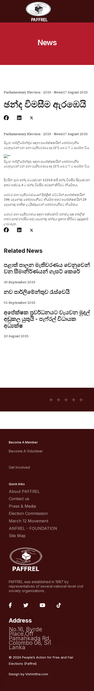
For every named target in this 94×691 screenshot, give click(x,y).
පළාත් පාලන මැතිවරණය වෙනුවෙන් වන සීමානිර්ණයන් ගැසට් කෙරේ (47, 268)
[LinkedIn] (19, 118)
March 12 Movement (28, 520)
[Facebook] (6, 118)
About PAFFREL (24, 491)
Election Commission (28, 513)
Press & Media (22, 506)
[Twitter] (31, 118)
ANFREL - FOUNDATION (33, 528)
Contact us (19, 498)
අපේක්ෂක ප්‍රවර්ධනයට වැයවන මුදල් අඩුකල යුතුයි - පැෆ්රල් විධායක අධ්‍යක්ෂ (47, 319)
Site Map (17, 535)
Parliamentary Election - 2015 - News (33, 92)
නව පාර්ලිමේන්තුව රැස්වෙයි (37, 292)
